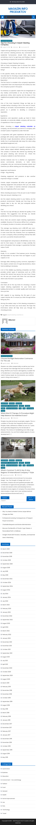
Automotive (4, 403)
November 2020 (7, 668)
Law (20, 408)
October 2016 (6, 746)
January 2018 (6, 720)
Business (11, 403)
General (27, 406)
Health (3, 408)
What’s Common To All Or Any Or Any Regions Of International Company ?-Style (17, 471)
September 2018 (7, 701)
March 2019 (5, 683)
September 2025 (7, 564)
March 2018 (5, 713)
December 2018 (7, 690)
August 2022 (6, 623)
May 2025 (5, 575)
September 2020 (7, 675)
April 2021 (5, 664)
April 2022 (5, 627)
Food (3, 787)
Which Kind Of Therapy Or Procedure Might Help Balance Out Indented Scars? (17, 414)
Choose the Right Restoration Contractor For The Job (17, 359)
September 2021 (7, 653)
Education (18, 403)
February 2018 (6, 716)
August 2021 (6, 657)
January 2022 (6, 638)
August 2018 (6, 705)
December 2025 (7, 553)
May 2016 (5, 757)
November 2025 (7, 556)
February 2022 (6, 634)
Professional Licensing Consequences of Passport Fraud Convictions (17, 519)
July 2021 (5, 660)
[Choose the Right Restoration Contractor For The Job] (18, 343)
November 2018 (7, 694)
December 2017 (7, 724)
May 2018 (5, 709)
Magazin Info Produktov (18, 10)
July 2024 (5, 593)
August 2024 (6, 590)
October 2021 (6, 649)
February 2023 (6, 608)
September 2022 (7, 620)
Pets (24, 408)
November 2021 (7, 646)
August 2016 (6, 753)
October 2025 (6, 560)
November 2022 (7, 616)
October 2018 (6, 698)
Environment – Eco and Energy (11, 780)
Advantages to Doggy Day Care (6, 498)
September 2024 (7, 586)
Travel (3, 411)
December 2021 (7, 642)
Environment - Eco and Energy (9, 406)
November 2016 (7, 742)
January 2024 (6, 597)
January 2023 (6, 612)
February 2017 (6, 731)
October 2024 (6, 582)
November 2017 (7, 727)
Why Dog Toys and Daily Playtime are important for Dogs (31, 498)
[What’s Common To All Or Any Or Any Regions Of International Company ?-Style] (18, 447)
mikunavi (15, 47)
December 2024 (7, 579)
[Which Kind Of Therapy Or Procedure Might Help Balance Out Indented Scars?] (18, 390)
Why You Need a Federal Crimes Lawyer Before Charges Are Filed (16, 513)
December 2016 (7, 739)
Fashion (21, 406)
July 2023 (5, 601)
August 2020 (6, 679)
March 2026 (6, 549)
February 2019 (6, 686)
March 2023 (6, 605)
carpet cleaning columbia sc (15, 315)
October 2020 (6, 672)
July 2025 (5, 571)
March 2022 (6, 631)
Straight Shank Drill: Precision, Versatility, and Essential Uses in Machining (18, 536)
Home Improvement (6, 41)
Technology (30, 408)
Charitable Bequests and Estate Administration (16, 524)
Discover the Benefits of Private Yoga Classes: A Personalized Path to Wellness (17, 529)
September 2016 (7, 750)
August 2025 (6, 567)
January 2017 (6, 735)
